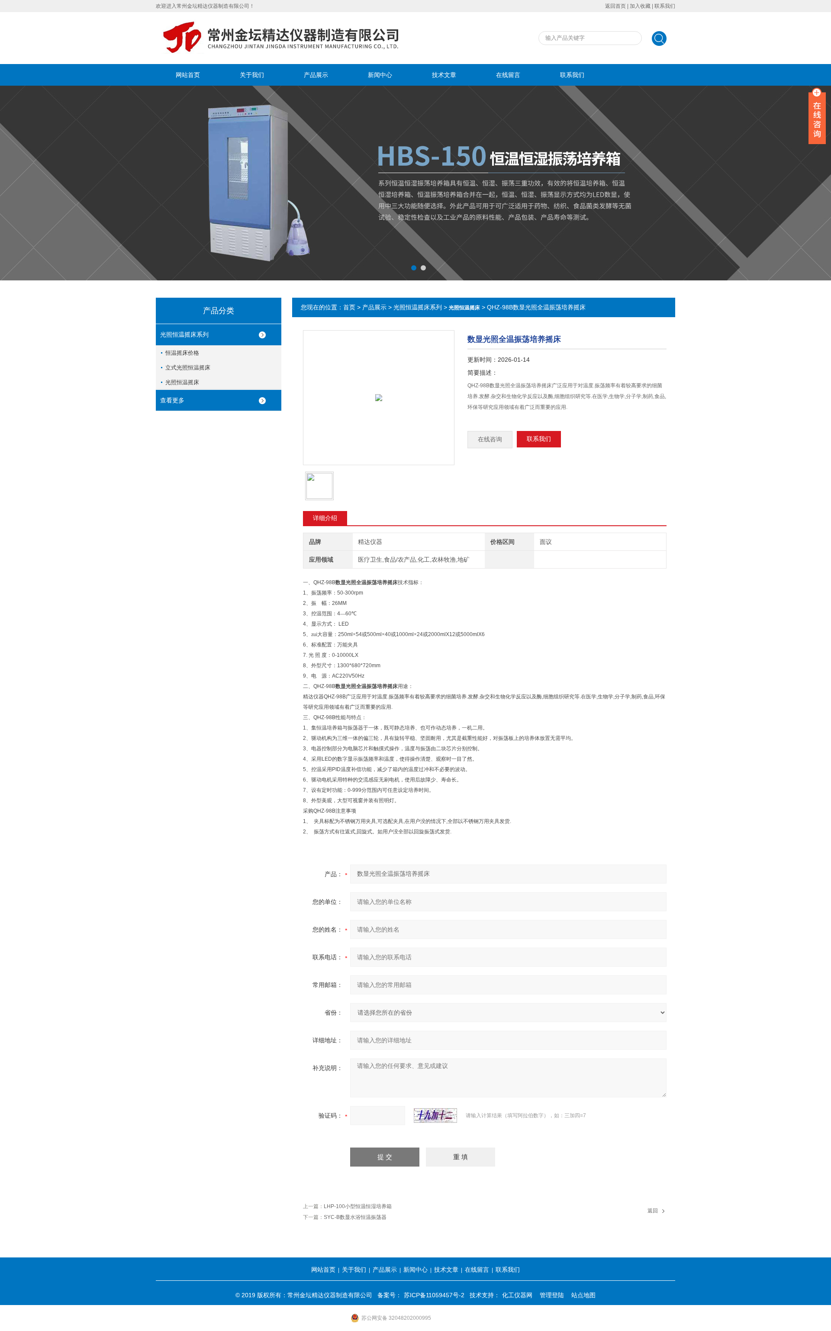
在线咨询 (490, 439)
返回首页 (615, 6)
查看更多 (172, 400)
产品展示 (316, 74)
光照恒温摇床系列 (184, 334)
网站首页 (188, 74)
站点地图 (583, 1295)
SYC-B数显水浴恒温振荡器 (355, 1217)
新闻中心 (380, 74)
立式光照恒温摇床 (187, 367)
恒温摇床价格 (182, 353)
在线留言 (508, 74)
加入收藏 (640, 6)
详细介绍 (325, 517)
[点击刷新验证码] (435, 1115)
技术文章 (444, 74)
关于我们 (252, 74)
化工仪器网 (517, 1295)
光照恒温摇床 (182, 382)
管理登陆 (552, 1295)
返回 (652, 1211)
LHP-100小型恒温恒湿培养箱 (358, 1206)
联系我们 (664, 6)
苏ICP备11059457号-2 (434, 1295)
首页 (349, 307)
